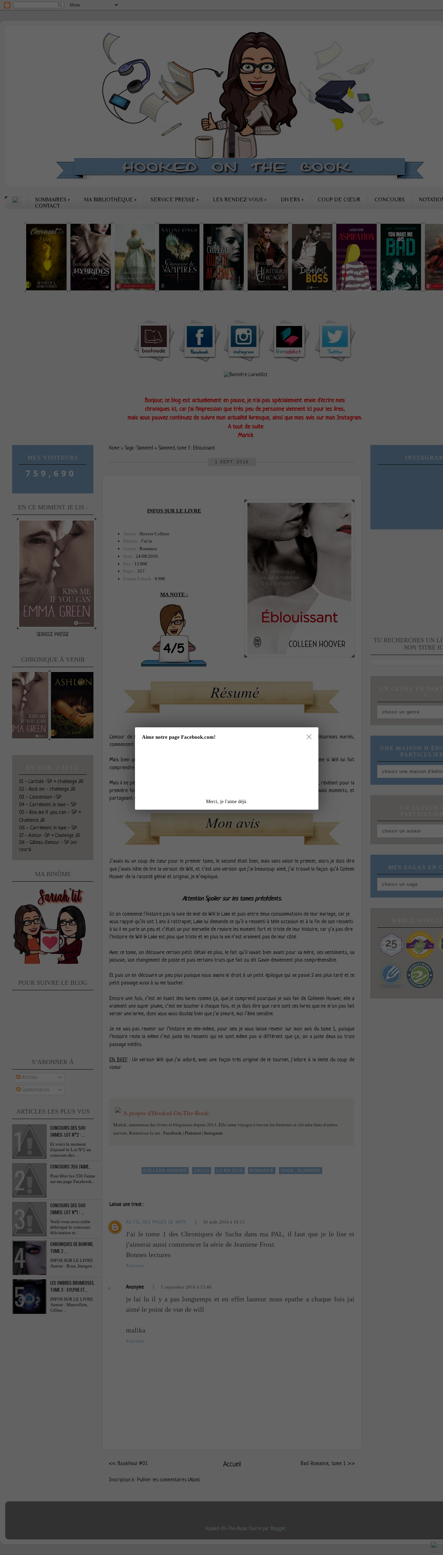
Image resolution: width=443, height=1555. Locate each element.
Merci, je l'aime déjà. (226, 801)
